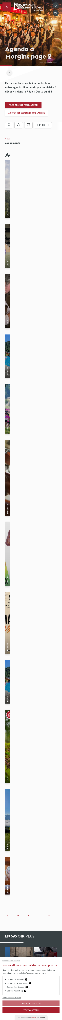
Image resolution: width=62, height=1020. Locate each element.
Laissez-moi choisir (31, 1003)
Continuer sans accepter (11, 960)
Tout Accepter (31, 1010)
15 (49, 915)
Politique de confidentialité (11, 998)
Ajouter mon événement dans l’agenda (26, 113)
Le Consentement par (31, 1017)
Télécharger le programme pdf (23, 105)
